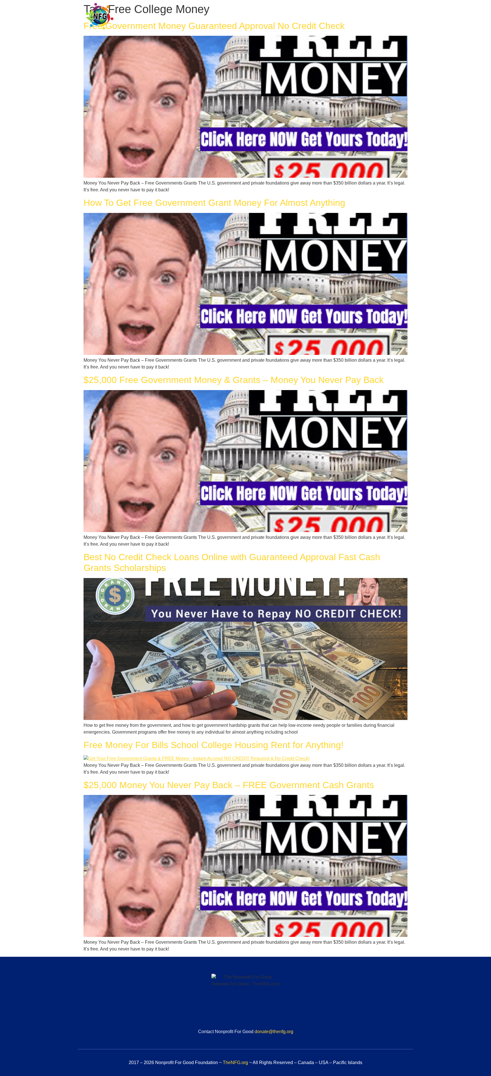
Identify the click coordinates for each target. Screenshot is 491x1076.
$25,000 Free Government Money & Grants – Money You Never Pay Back (234, 380)
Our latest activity (387, 19)
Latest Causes (340, 19)
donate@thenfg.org (274, 1031)
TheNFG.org (235, 1062)
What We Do (298, 19)
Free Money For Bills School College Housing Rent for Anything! (214, 745)
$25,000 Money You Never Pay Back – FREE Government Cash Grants (229, 785)
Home (225, 19)
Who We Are (258, 19)
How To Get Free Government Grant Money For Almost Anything (214, 203)
